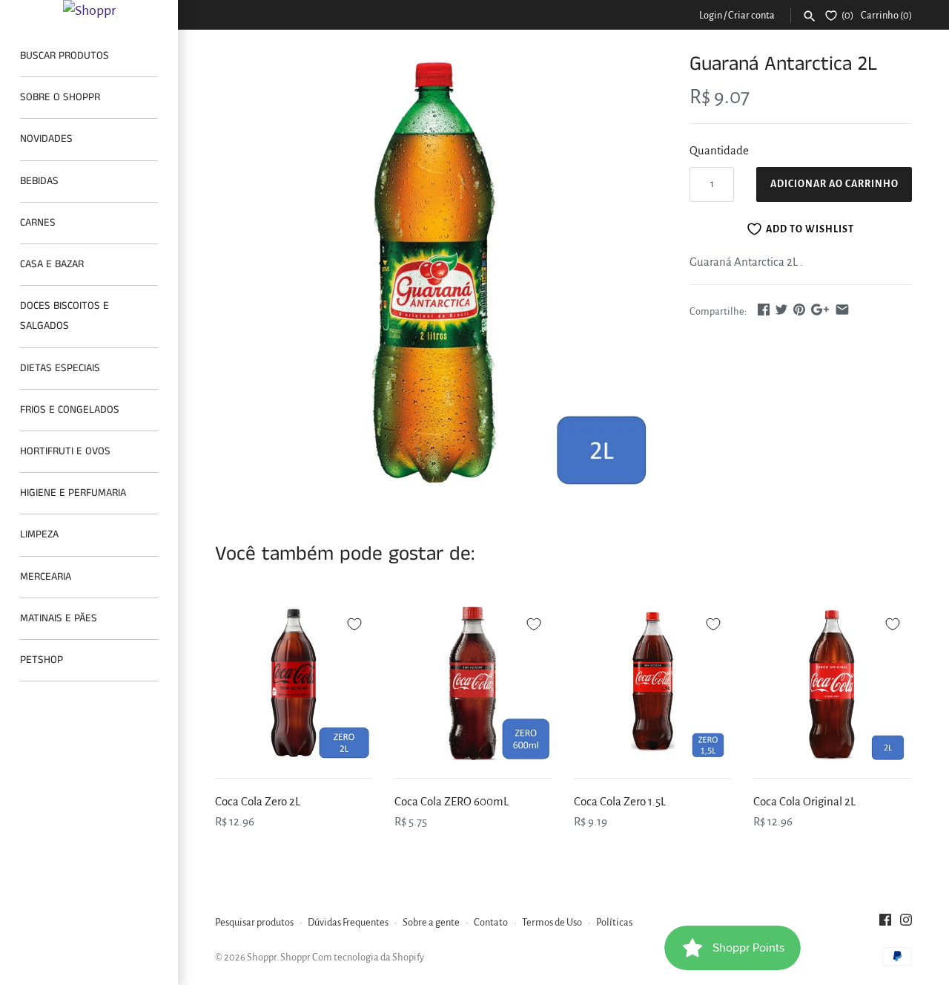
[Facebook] (885, 923)
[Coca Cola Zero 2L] (293, 683)
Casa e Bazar (52, 264)
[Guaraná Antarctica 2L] (433, 270)
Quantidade (719, 150)
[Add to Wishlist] (354, 622)
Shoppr (262, 957)
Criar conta (751, 15)
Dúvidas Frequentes (348, 922)
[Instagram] (906, 923)
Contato (491, 922)
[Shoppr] (89, 10)
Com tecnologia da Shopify (368, 957)
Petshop (41, 659)
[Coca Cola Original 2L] (831, 683)
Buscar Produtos (64, 55)
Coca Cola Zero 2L (257, 801)
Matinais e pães (58, 618)
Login (710, 15)
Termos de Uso (552, 922)
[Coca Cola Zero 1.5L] (652, 683)
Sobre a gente (431, 922)
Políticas (614, 922)
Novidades (46, 138)
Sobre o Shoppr (60, 97)
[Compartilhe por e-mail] (842, 309)
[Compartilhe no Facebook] (764, 309)
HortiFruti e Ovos (65, 451)
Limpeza (39, 534)
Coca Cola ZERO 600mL (451, 801)
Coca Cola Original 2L (804, 801)
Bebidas (39, 181)
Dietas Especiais (60, 368)
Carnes (38, 222)
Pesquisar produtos (254, 922)
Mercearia (45, 576)
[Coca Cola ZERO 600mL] (473, 683)
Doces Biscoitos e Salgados (64, 315)
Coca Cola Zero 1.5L (620, 801)
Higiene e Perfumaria (73, 492)
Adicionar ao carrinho (834, 184)
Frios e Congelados (69, 409)
